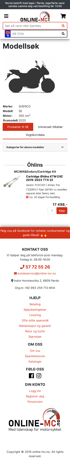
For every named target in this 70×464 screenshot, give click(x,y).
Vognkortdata (35, 135)
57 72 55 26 (37, 267)
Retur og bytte (35, 331)
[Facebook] (31, 377)
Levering (35, 315)
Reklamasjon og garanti (35, 326)
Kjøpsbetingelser (35, 309)
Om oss (35, 350)
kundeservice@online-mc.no (36, 273)
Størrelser (35, 336)
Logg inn (35, 391)
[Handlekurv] (63, 16)
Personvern (35, 401)
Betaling (35, 304)
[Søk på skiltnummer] (63, 33)
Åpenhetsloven (35, 356)
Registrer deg (35, 396)
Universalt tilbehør (50, 127)
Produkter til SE (18, 127)
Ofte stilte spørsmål (35, 320)
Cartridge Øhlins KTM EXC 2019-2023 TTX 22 (44, 178)
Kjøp (62, 210)
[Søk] (63, 26)
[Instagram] (38, 377)
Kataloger (35, 361)
